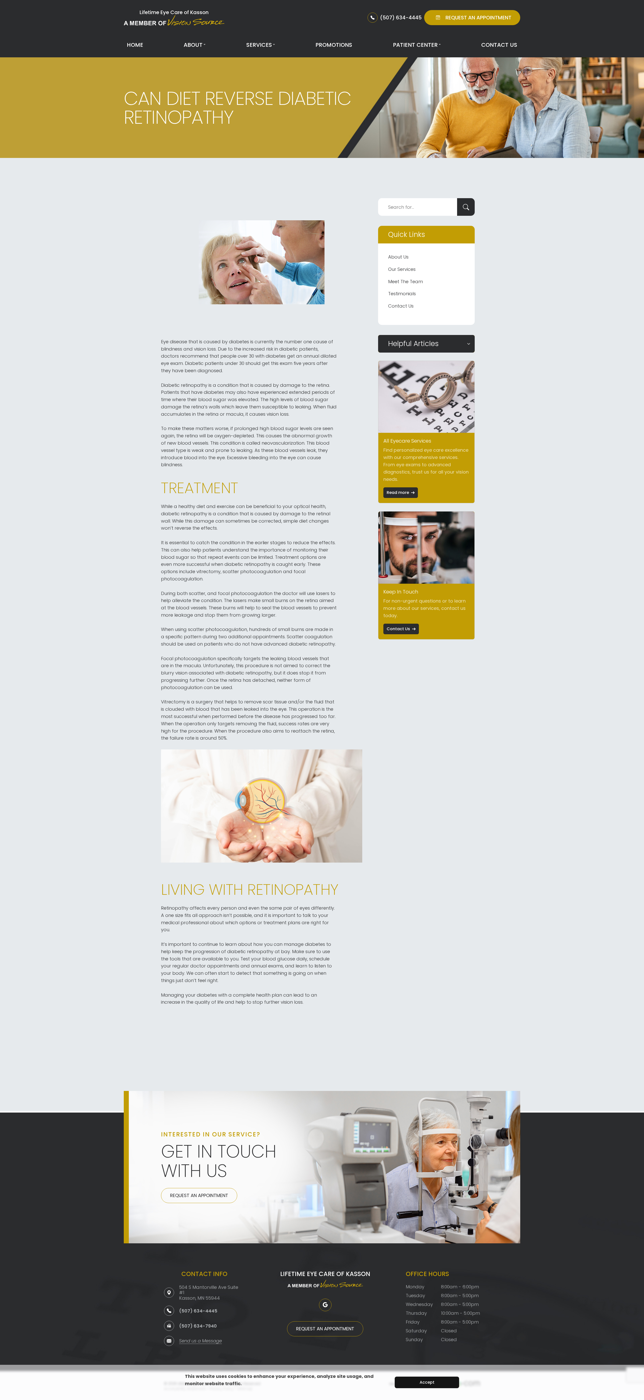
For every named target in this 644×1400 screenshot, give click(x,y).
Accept (427, 1382)
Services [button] (259, 45)
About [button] (193, 45)
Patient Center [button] (415, 45)
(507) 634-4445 (198, 1311)
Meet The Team (405, 281)
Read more (398, 492)
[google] (325, 1305)
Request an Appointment (199, 1195)
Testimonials (402, 293)
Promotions (333, 45)
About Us (398, 257)
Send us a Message (200, 1341)
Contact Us (499, 45)
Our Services (402, 269)
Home (135, 45)
